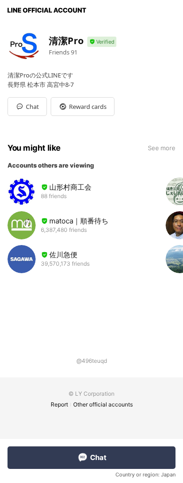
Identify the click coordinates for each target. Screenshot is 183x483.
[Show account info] (101, 42)
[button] (82, 106)
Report (59, 404)
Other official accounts (103, 404)
